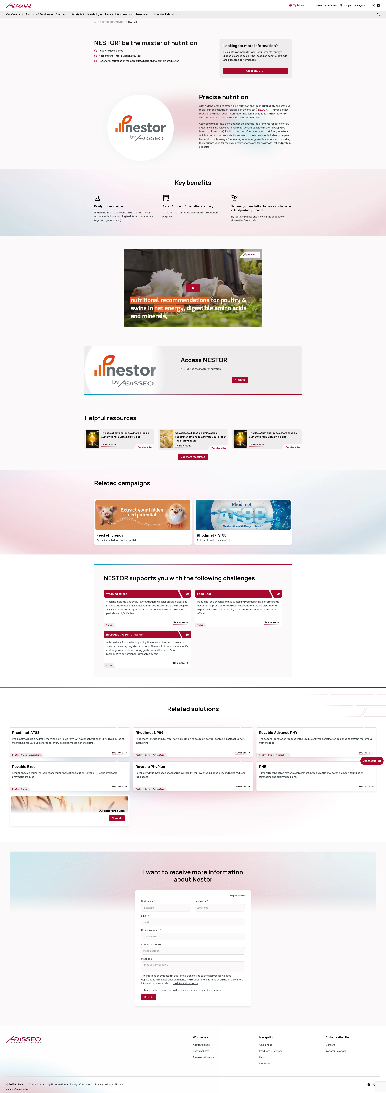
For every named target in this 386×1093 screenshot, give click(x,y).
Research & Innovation (119, 14)
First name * (148, 901)
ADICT (266, 109)
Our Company (14, 14)
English (361, 5)
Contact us (331, 5)
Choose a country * (152, 944)
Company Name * (151, 930)
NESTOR (132, 21)
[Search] (378, 14)
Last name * (201, 901)
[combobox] (363, 5)
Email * (145, 915)
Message (146, 958)
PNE (259, 109)
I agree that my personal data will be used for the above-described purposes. (183, 990)
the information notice (185, 983)
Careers (318, 5)
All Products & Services (112, 21)
